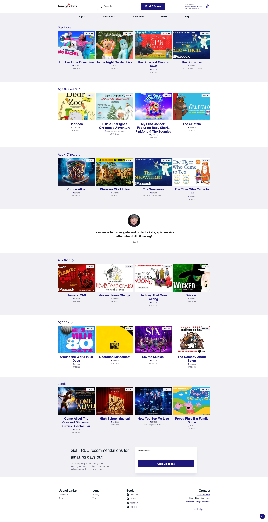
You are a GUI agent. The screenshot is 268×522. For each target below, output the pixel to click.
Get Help (198, 509)
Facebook (133, 494)
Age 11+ (63, 322)
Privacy (95, 494)
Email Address (144, 450)
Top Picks (64, 27)
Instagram (133, 502)
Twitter (132, 498)
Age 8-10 (64, 260)
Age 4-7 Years (67, 154)
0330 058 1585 (189, 4)
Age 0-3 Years (67, 89)
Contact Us (63, 494)
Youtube (133, 507)
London (63, 383)
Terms (95, 498)
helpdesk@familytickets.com (193, 6)
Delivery (62, 498)
